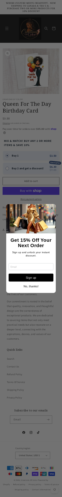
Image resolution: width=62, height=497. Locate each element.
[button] (51, 208)
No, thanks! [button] (31, 286)
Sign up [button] (31, 277)
